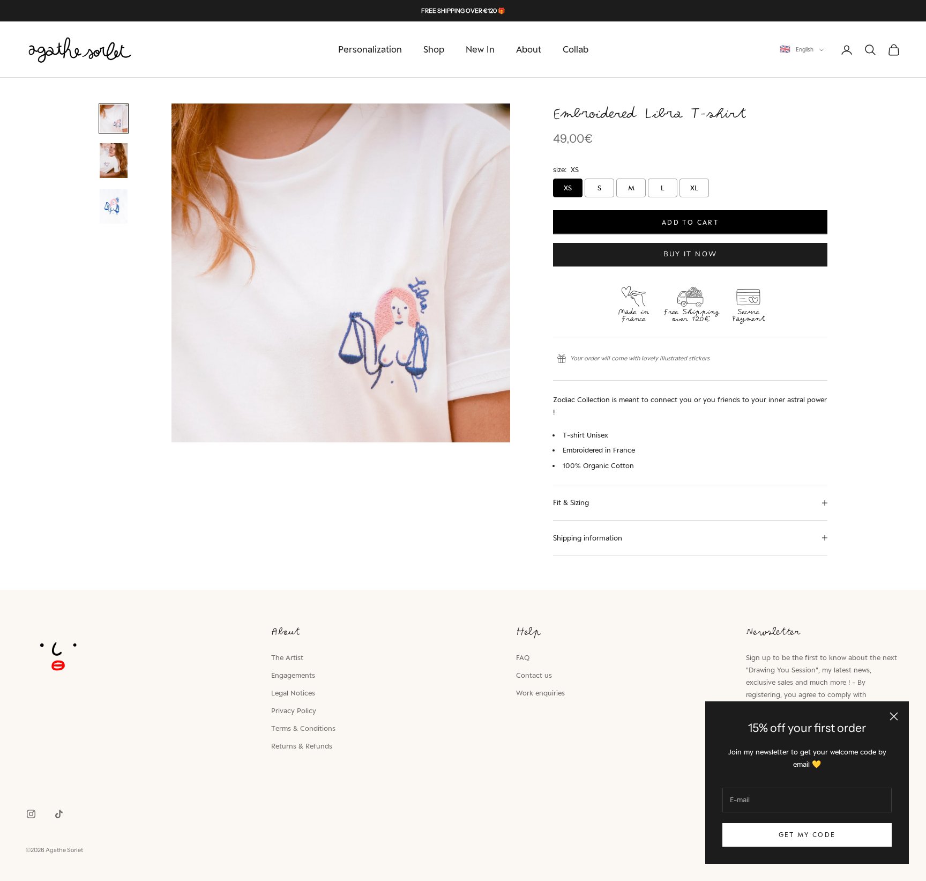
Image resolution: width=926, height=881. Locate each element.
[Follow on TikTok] (59, 814)
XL (694, 187)
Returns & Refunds (301, 746)
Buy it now (690, 254)
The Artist (287, 657)
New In (480, 49)
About (528, 49)
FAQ (522, 657)
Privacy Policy (293, 710)
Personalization (370, 49)
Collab (575, 49)
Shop (433, 49)
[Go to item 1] (114, 118)
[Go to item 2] (114, 160)
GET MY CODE (807, 835)
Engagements (293, 675)
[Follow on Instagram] (31, 814)
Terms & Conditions (303, 728)
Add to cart (690, 222)
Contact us (534, 675)
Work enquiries (540, 692)
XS (568, 187)
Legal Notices (293, 692)
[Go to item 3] (114, 206)
